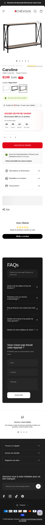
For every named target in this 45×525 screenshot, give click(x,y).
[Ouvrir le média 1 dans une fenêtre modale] (38, 22)
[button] (31, 66)
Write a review (22, 236)
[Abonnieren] (38, 486)
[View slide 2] (21, 432)
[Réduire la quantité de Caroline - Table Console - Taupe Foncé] (5, 137)
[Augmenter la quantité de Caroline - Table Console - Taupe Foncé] (15, 137)
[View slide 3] (24, 432)
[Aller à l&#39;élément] (16, 60)
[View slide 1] (18, 432)
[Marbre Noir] (15, 89)
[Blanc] (6, 89)
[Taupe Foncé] (23, 89)
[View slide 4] (26, 432)
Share (8, 209)
